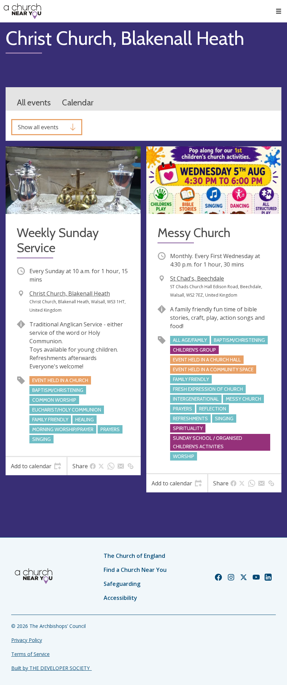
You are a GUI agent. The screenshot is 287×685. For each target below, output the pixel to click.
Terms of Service (30, 654)
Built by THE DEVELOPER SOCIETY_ (51, 668)
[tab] (36, 466)
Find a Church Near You (135, 570)
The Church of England (134, 556)
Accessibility (120, 598)
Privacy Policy (26, 640)
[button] (278, 11)
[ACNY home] (22, 11)
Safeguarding (122, 584)
